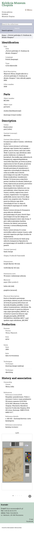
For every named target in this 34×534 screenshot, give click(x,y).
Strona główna (7, 12)
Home (4, 35)
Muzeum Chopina (8, 16)
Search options (7, 30)
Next (29, 462)
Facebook (29, 521)
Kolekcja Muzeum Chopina (13, 4)
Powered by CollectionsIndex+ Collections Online (12, 527)
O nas (31, 519)
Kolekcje (5, 14)
